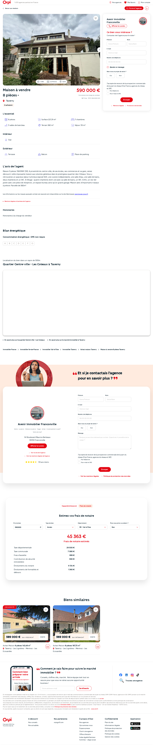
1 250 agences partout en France (26, 2)
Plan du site (109, 722)
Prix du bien (17, 523)
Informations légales (112, 725)
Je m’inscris (84, 688)
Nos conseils (32, 722)
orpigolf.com (58, 722)
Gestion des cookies (112, 737)
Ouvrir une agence (86, 731)
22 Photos (53, 81)
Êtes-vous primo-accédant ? (119, 523)
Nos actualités (33, 725)
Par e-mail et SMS (115, 94)
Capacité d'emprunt (69, 506)
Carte (64, 81)
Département (82, 523)
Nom (128, 40)
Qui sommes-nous (86, 725)
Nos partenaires (60, 719)
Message (80, 433)
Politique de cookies (112, 734)
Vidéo (42, 81)
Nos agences (84, 722)
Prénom (109, 40)
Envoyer (126, 100)
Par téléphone (114, 91)
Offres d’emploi (85, 734)
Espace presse (84, 728)
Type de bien (50, 523)
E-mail (109, 49)
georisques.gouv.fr (81, 194)
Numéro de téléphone (113, 58)
